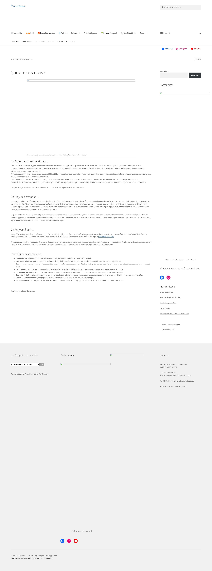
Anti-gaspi (15, 41)
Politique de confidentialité (21, 558)
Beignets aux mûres (166, 292)
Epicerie (74, 33)
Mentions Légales (17, 374)
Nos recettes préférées (66, 41)
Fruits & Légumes (90, 33)
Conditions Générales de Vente (36, 374)
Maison (142, 33)
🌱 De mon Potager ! (109, 33)
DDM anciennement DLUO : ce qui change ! (174, 314)
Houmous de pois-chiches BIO (170, 297)
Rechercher (164, 71)
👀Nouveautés (16, 33)
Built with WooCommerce (42, 558)
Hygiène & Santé (126, 33)
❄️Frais (61, 33)
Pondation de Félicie (106, 237)
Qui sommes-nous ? (43, 41)
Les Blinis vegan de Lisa (168, 303)
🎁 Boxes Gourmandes (46, 33)
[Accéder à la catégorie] (42, 364)
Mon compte (27, 41)
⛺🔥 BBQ (30, 33)
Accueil (15, 59)
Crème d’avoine (165, 308)
